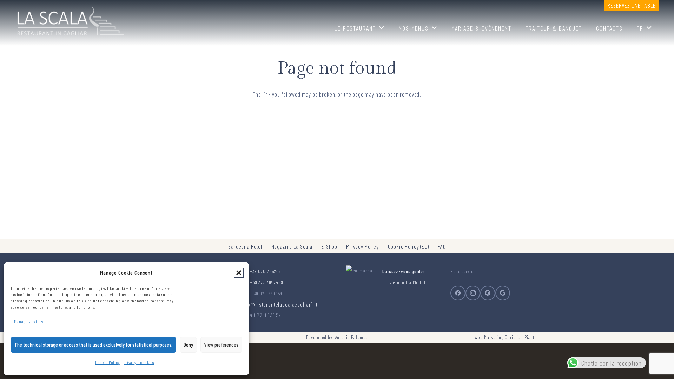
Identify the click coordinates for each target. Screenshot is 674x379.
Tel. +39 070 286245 (261, 271)
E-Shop (329, 246)
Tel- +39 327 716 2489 (262, 282)
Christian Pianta (521, 337)
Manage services (28, 321)
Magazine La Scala (291, 246)
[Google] (502, 293)
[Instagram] (473, 293)
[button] (238, 272)
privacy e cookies (138, 362)
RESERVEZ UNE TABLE (631, 5)
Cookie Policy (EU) (408, 246)
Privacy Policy (362, 246)
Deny (188, 344)
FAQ (442, 246)
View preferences (221, 344)
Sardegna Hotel (245, 246)
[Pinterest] (487, 293)
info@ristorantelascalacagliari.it (280, 304)
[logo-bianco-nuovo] (69, 19)
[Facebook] (457, 293)
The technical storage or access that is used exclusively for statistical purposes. (93, 344)
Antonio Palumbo (351, 337)
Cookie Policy (107, 362)
